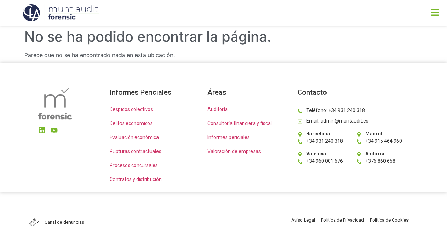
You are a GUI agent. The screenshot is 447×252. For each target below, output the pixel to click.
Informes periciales (228, 137)
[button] (311, 12)
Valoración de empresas (234, 151)
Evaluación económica (134, 137)
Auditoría (217, 109)
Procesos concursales (134, 165)
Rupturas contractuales (135, 151)
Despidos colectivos (131, 109)
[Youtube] (54, 130)
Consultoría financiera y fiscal (239, 123)
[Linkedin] (41, 130)
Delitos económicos (131, 123)
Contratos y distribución (136, 179)
